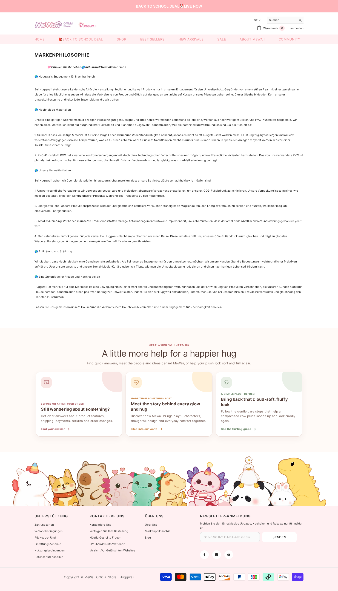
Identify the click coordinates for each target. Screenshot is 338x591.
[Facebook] (204, 554)
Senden (279, 537)
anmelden (297, 28)
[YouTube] (228, 554)
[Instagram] (216, 554)
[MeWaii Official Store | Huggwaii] (169, 479)
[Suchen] (285, 20)
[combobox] (281, 20)
